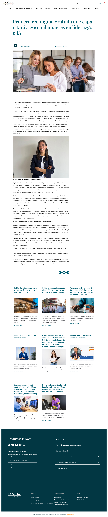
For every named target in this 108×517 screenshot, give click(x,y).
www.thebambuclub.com (61, 208)
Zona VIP (39, 8)
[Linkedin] (24, 445)
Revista (48, 8)
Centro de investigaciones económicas (68, 445)
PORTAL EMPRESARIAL (61, 8)
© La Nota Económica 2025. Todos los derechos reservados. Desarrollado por (54, 514)
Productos (86, 8)
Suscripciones (60, 439)
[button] (100, 3)
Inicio (10, 8)
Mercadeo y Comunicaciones (65, 457)
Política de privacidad (82, 499)
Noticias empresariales (24, 8)
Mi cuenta (85, 3)
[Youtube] (16, 445)
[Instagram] (20, 445)
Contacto (93, 3)
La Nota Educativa (62, 468)
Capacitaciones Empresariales (66, 463)
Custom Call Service (62, 451)
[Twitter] (12, 445)
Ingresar (78, 3)
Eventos (96, 8)
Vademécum (75, 8)
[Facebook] (9, 445)
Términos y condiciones (82, 497)
